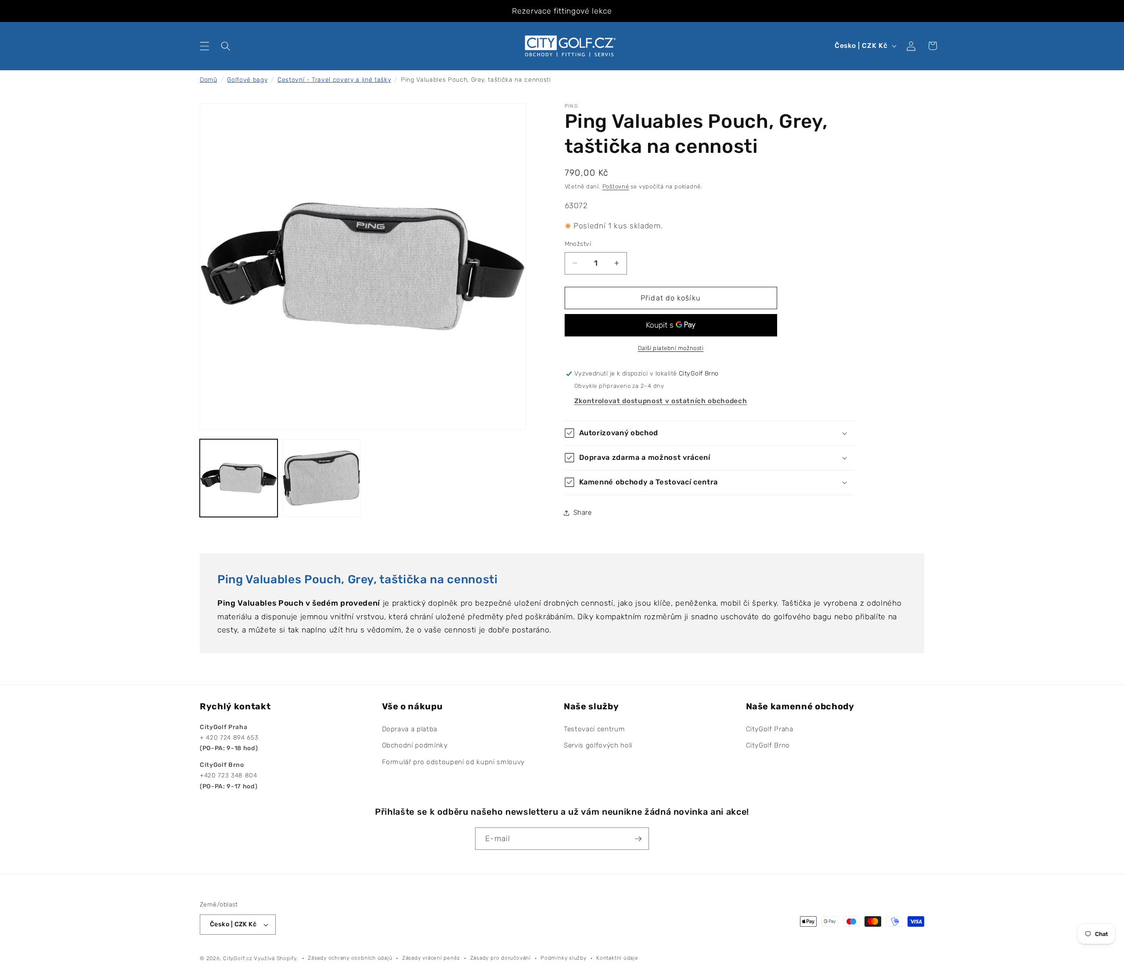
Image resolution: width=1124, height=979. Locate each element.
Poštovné (615, 186)
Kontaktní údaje (617, 958)
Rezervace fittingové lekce (562, 11)
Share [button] (582, 513)
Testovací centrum (594, 729)
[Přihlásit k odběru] (637, 838)
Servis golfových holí (598, 746)
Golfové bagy (247, 79)
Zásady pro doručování (500, 958)
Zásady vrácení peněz (431, 958)
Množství (578, 244)
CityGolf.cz (237, 958)
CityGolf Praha (769, 729)
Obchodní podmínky (415, 746)
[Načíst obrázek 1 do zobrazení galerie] (238, 478)
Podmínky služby (563, 958)
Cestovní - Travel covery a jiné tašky (334, 79)
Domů (208, 79)
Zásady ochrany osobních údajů (350, 958)
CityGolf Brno (768, 746)
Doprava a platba (410, 729)
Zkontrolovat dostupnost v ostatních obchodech (660, 401)
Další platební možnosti (671, 348)
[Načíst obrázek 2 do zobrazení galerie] (321, 478)
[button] (204, 45)
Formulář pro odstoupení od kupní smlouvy (453, 762)
